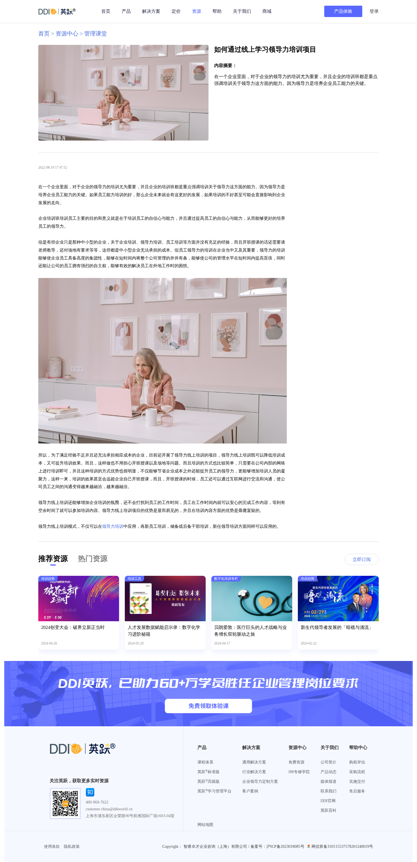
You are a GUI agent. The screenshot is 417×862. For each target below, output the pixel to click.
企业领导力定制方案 (260, 781)
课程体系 (205, 762)
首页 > (47, 33)
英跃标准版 (208, 772)
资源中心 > (70, 33)
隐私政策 (72, 846)
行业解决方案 (254, 772)
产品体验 (343, 11)
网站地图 (205, 825)
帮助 (217, 11)
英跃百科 (328, 810)
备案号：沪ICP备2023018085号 (277, 846)
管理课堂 (95, 33)
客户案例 (250, 791)
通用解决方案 (254, 762)
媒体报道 (328, 781)
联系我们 (328, 791)
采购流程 (357, 772)
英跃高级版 (208, 781)
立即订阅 (362, 559)
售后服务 (357, 791)
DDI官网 (328, 801)
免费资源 (296, 762)
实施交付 (357, 781)
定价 (176, 11)
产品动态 (328, 772)
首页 (105, 11)
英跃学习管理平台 (214, 791)
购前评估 (357, 762)
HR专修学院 (299, 772)
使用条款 (52, 846)
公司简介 (328, 762)
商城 (266, 11)
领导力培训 (112, 526)
